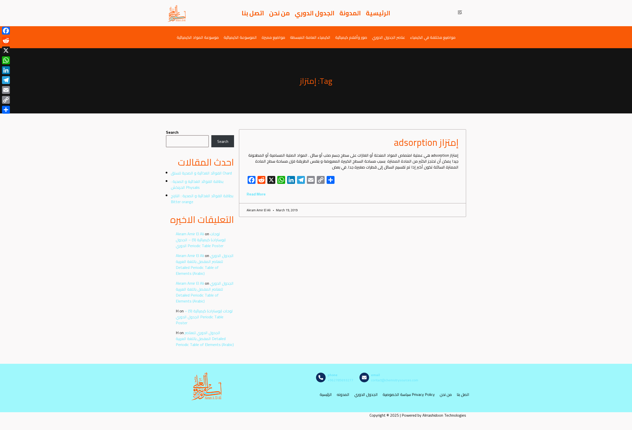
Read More (256, 194)
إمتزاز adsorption (426, 142)
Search (172, 132)
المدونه (343, 394)
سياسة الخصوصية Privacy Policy (409, 394)
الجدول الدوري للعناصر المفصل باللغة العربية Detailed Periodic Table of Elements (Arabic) (205, 264)
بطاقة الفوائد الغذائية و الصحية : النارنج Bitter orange (202, 198)
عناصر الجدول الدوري (388, 37)
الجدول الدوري (315, 13)
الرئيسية (378, 13)
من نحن (279, 13)
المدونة (350, 13)
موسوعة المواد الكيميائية (198, 37)
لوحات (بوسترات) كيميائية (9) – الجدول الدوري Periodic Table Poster (201, 239)
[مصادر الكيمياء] (177, 13)
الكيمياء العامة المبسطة (310, 37)
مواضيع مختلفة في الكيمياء (432, 37)
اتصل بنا (253, 13)
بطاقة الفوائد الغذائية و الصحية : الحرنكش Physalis (197, 184)
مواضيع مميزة (273, 37)
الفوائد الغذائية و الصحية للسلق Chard (201, 173)
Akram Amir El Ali (190, 233)
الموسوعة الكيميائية (240, 37)
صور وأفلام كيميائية (351, 37)
